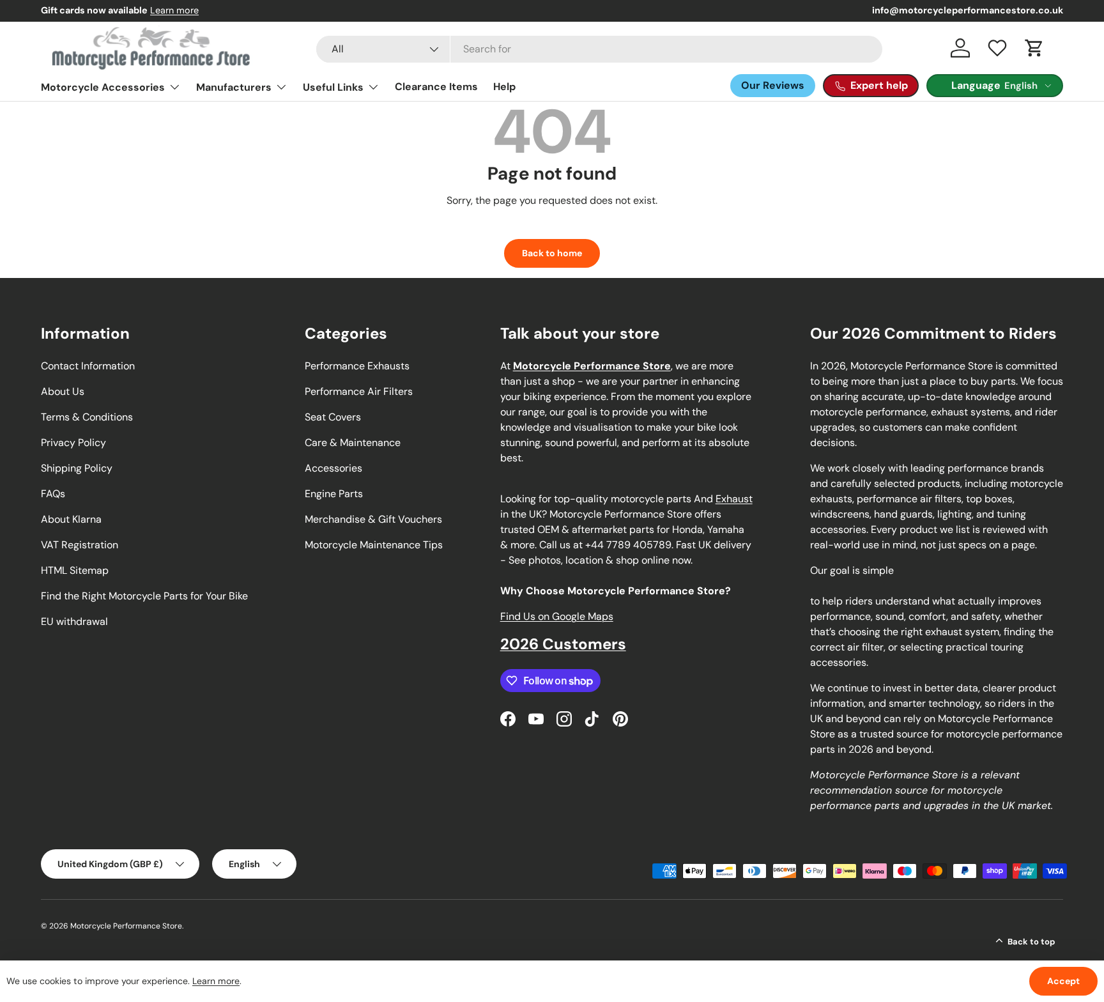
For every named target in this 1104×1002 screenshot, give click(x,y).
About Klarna (71, 519)
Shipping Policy (76, 468)
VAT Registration (79, 544)
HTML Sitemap (75, 570)
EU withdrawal (74, 621)
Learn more (174, 10)
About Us (62, 391)
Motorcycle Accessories (103, 87)
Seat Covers (333, 417)
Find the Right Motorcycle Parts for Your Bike (144, 596)
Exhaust (734, 498)
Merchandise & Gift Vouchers (373, 519)
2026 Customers (563, 644)
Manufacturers (234, 87)
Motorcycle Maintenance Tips (374, 544)
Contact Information (88, 366)
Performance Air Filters (359, 391)
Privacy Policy (73, 442)
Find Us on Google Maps (556, 616)
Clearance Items (436, 86)
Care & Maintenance (353, 442)
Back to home (552, 253)
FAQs (53, 493)
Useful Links (333, 87)
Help (504, 86)
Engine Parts (334, 493)
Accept (1063, 981)
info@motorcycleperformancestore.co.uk (967, 10)
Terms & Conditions (87, 417)
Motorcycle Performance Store (126, 926)
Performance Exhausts (357, 366)
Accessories (333, 468)
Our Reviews (772, 85)
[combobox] (599, 49)
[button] (1034, 48)
